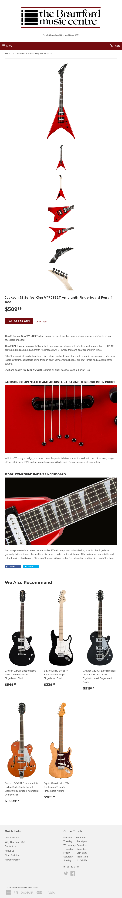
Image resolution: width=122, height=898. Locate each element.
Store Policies (12, 855)
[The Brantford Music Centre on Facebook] (72, 874)
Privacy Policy (12, 859)
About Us (9, 850)
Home (7, 53)
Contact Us (11, 846)
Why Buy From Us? (15, 841)
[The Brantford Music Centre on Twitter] (65, 874)
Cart (117, 45)
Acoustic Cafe (12, 837)
